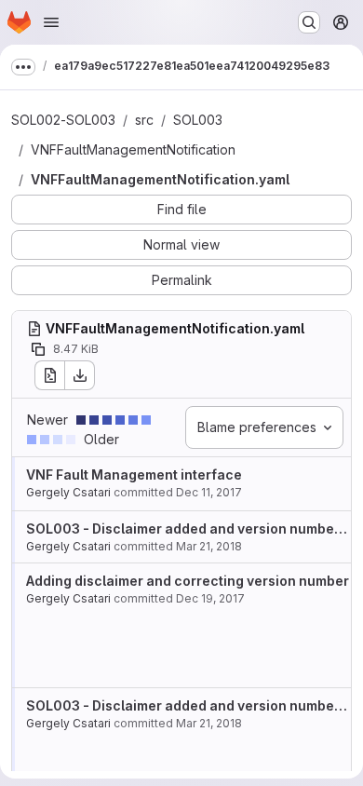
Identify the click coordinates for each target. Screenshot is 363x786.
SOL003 (197, 120)
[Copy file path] (38, 349)
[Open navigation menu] (51, 22)
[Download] (80, 375)
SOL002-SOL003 (63, 120)
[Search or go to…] (309, 22)
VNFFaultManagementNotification (133, 149)
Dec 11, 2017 (209, 492)
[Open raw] (49, 375)
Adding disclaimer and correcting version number (187, 581)
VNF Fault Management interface (134, 474)
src (144, 120)
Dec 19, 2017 (210, 598)
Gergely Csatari (68, 492)
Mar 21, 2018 (209, 546)
